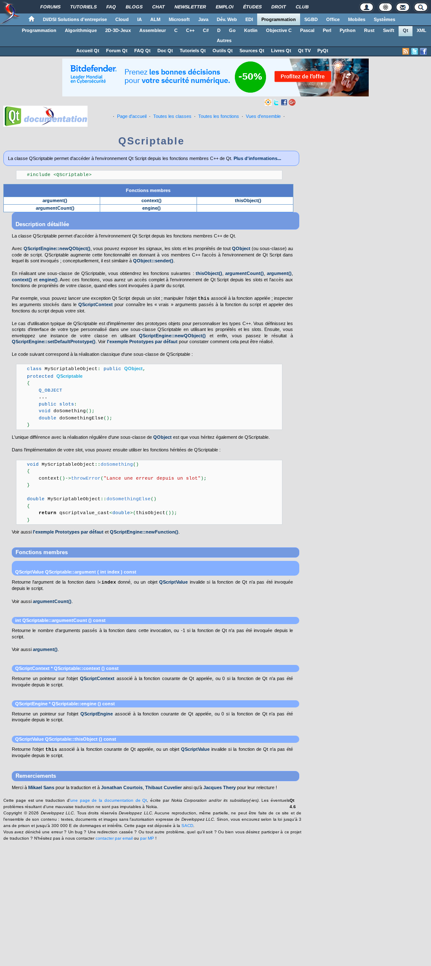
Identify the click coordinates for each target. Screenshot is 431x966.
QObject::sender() (153, 260)
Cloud (122, 19)
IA (139, 19)
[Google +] (292, 101)
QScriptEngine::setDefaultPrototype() (54, 341)
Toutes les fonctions (218, 116)
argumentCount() (55, 208)
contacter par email (114, 838)
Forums (50, 6)
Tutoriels (83, 6)
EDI (249, 19)
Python (348, 30)
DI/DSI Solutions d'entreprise (75, 19)
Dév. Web (227, 19)
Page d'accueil (131, 116)
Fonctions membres (148, 190)
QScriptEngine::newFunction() (144, 531)
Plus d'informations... (257, 158)
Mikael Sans (41, 787)
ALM (155, 19)
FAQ (111, 6)
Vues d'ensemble (263, 116)
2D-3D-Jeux (118, 30)
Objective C (279, 30)
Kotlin (251, 30)
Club (302, 6)
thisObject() (248, 200)
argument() (55, 200)
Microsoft (179, 19)
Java (203, 19)
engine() (151, 208)
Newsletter (190, 6)
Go (232, 30)
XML (421, 30)
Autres (224, 40)
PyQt (322, 50)
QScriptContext (95, 304)
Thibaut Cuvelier (163, 787)
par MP (147, 838)
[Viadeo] (268, 101)
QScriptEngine (31, 703)
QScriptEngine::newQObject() (57, 248)
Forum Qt (117, 50)
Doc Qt (165, 50)
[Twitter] (276, 101)
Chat (158, 6)
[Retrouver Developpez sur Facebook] (423, 51)
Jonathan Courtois (122, 787)
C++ (190, 30)
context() (151, 200)
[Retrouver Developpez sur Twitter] (414, 51)
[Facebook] (284, 101)
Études (252, 6)
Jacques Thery (219, 787)
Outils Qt (223, 50)
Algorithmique (81, 30)
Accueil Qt (87, 50)
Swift (388, 30)
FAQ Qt (142, 50)
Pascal (307, 30)
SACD (187, 825)
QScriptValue (29, 571)
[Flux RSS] (405, 51)
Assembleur (152, 30)
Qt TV (304, 50)
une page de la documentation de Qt (108, 800)
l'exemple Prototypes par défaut (142, 341)
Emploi (225, 6)
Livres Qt (281, 50)
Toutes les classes (172, 116)
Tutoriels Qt (193, 50)
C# (206, 30)
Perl (327, 30)
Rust (369, 30)
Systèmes (384, 19)
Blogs (134, 6)
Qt (405, 30)
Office (333, 19)
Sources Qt (251, 50)
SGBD (311, 19)
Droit (279, 6)
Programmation (278, 19)
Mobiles (356, 19)
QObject (241, 248)
